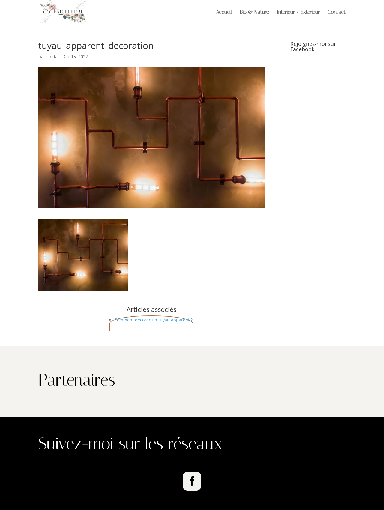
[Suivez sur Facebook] (192, 481)
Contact (337, 12)
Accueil (224, 12)
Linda (52, 56)
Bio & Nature (254, 12)
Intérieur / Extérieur (298, 12)
